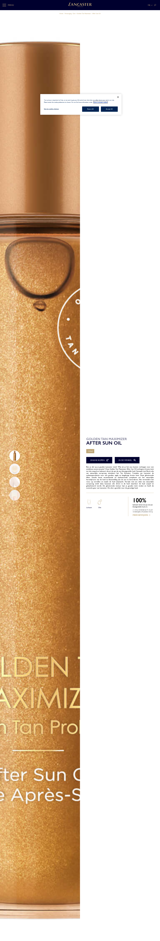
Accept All (109, 109)
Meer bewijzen (140, 515)
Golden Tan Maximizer (84, 13)
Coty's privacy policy (101, 102)
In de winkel (125, 460)
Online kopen (97, 460)
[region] (81, 104)
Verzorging (68, 13)
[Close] (118, 97)
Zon (74, 13)
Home (61, 13)
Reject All (90, 109)
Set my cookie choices (51, 109)
